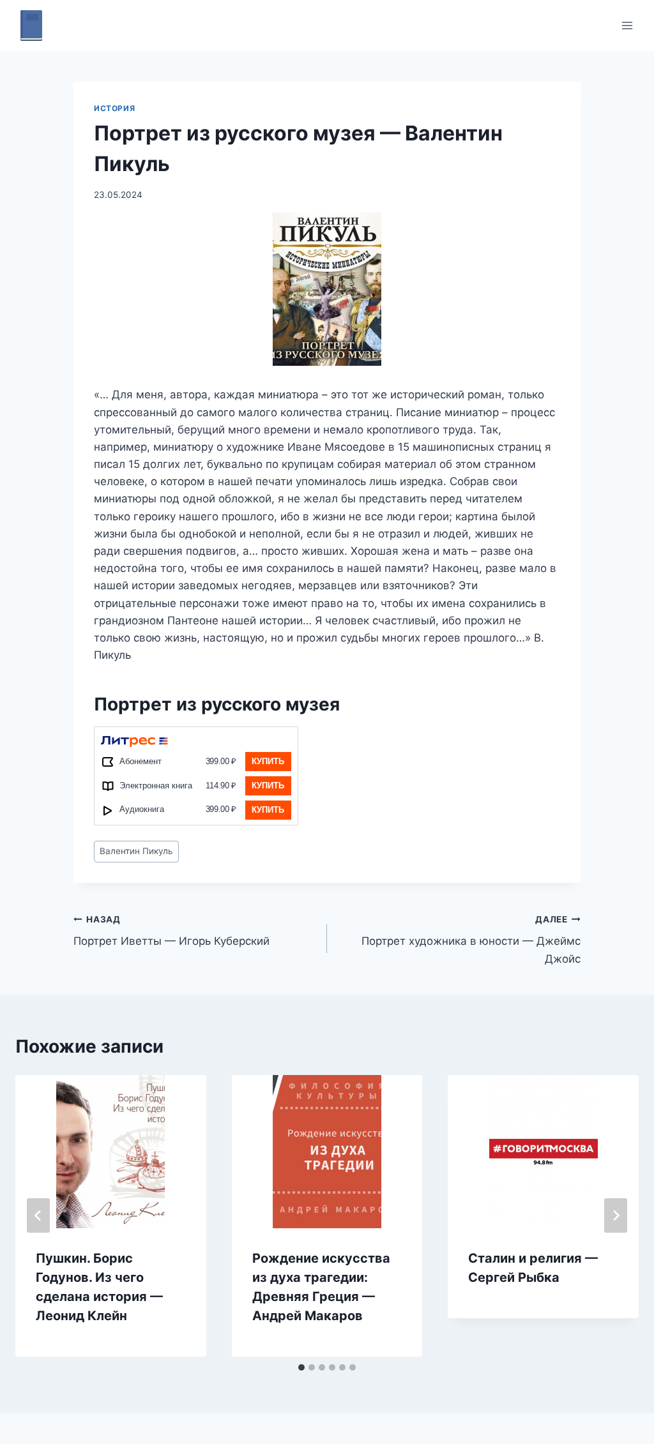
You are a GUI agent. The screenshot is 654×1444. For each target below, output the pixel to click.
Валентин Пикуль (136, 851)
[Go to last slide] (38, 1215)
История (114, 108)
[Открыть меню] (627, 25)
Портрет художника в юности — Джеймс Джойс (471, 939)
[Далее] (615, 1215)
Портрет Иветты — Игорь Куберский (171, 931)
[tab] (301, 1367)
